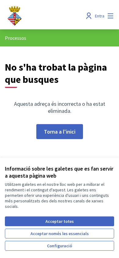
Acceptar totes (59, 221)
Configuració (59, 246)
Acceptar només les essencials (60, 233)
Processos (15, 38)
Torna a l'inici (59, 131)
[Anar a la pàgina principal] (45, 16)
